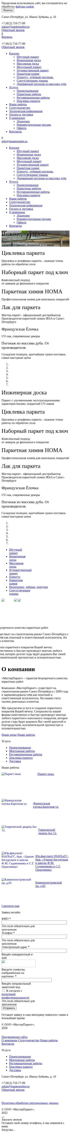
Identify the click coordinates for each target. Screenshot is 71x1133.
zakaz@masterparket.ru (16, 26)
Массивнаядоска (16, 565)
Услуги (13, 87)
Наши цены (9, 734)
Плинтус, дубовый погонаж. (35, 77)
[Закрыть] (3, 1117)
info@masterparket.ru (14, 141)
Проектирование (27, 90)
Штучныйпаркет (15, 551)
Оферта (21, 128)
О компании (17, 118)
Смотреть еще (11, 906)
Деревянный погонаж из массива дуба (41, 84)
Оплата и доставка (21, 114)
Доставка (15, 761)
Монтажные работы (22, 751)
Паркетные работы (29, 94)
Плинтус (14, 576)
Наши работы (18, 104)
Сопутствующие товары (32, 80)
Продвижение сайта (14, 1037)
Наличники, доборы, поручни (28, 587)
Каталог (14, 53)
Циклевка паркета (28, 101)
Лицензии (23, 121)
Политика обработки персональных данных (30, 1103)
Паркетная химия (28, 73)
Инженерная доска (29, 60)
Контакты (15, 131)
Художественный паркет (33, 70)
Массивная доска (28, 63)
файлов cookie (25, 6)
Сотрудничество (19, 107)
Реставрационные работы (33, 97)
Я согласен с (15, 994)
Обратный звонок (13, 30)
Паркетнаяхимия (16, 582)
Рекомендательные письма (34, 124)
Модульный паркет (29, 67)
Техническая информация (25, 111)
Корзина (7, 36)
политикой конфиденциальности (15, 996)
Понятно (7, 10)
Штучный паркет (28, 56)
